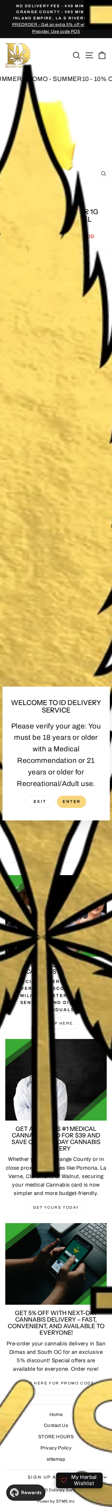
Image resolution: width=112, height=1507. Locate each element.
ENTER (72, 801)
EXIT (40, 801)
